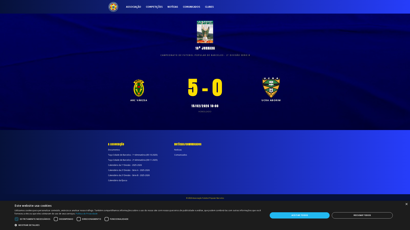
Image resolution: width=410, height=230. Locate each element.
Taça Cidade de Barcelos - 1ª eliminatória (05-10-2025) (132, 154)
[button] (138, 225)
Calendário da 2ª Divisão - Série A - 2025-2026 (129, 170)
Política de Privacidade (87, 213)
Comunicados (191, 6)
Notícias (173, 6)
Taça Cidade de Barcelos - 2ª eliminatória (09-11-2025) (132, 160)
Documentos (114, 149)
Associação (133, 6)
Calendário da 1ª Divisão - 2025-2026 (125, 165)
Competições (154, 6)
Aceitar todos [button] (299, 215)
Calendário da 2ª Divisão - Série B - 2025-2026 (129, 175)
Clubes (209, 6)
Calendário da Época (117, 180)
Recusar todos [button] (362, 215)
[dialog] (205, 215)
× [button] (406, 204)
